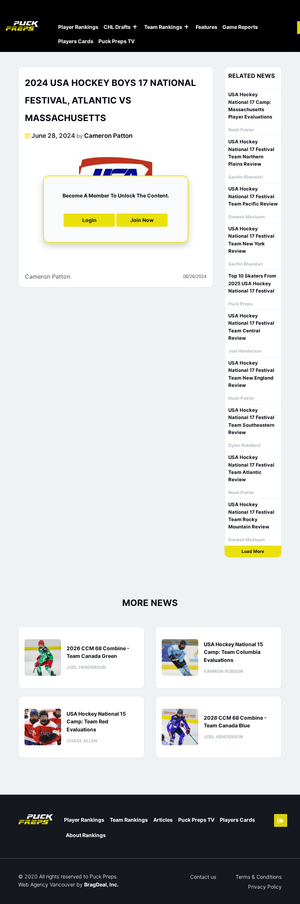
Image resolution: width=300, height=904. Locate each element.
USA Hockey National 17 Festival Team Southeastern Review (251, 421)
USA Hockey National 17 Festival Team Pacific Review (253, 196)
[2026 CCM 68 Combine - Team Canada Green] (43, 657)
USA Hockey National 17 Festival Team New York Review (251, 240)
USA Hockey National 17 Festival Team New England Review (251, 374)
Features (206, 27)
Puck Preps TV (116, 41)
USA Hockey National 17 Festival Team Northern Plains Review (251, 153)
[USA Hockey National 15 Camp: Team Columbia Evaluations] (180, 657)
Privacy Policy (265, 887)
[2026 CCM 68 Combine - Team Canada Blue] (180, 727)
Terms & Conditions (259, 877)
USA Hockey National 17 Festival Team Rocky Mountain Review (251, 515)
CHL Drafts (117, 27)
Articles (163, 820)
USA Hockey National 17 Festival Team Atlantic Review (251, 468)
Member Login (280, 820)
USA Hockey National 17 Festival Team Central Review (251, 327)
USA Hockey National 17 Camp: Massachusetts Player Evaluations (250, 105)
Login (89, 220)
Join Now (142, 220)
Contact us (203, 877)
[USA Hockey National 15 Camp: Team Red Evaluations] (43, 727)
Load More (252, 551)
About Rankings (86, 835)
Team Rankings (163, 27)
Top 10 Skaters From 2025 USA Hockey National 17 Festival (252, 283)
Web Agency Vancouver (46, 884)
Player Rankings (78, 27)
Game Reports (240, 27)
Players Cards (75, 41)
